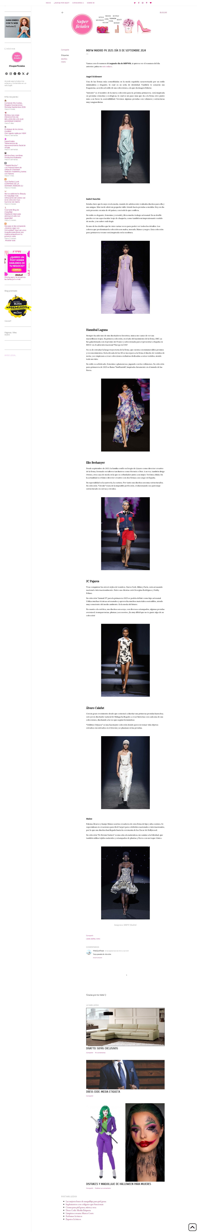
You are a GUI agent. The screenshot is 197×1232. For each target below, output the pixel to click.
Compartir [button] (65, 50)
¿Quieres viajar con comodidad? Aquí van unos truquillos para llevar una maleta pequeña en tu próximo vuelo (15, 232)
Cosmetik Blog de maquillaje (12, 211)
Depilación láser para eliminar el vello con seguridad (13, 216)
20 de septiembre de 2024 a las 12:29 (117, 951)
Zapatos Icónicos (73, 1219)
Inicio (48, 3)
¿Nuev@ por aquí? (61, 3)
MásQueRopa (98, 951)
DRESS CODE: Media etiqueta (103, 1091)
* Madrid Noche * (11, 165)
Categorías (78, 3)
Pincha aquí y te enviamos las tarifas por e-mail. (15, 278)
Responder (97, 958)
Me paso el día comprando (15, 226)
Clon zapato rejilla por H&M (15, 133)
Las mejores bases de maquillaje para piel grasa (86, 1201)
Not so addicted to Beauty (15, 194)
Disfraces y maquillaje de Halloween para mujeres (118, 1184)
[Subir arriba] (192, 1227)
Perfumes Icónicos (74, 1216)
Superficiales (10, 141)
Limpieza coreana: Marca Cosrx (79, 1213)
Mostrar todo (10, 240)
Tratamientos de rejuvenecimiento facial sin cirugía (15, 145)
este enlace (107, 66)
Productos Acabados (13, 157)
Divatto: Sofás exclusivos (102, 1048)
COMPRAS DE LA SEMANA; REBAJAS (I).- (14, 185)
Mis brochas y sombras (14, 155)
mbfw (63, 62)
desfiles (64, 59)
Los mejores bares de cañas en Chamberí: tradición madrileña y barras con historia (15, 170)
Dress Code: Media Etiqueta (78, 1210)
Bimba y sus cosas (12, 115)
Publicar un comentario (103, 1188)
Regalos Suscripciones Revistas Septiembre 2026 (15, 106)
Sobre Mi (91, 3)
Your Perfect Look (12, 182)
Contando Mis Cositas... (14, 103)
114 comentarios (100, 1052)
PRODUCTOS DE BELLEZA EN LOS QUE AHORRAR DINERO (14, 119)
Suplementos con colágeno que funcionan (84, 1204)
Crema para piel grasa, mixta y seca (81, 1207)
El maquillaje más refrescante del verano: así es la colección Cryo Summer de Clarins (15, 199)
